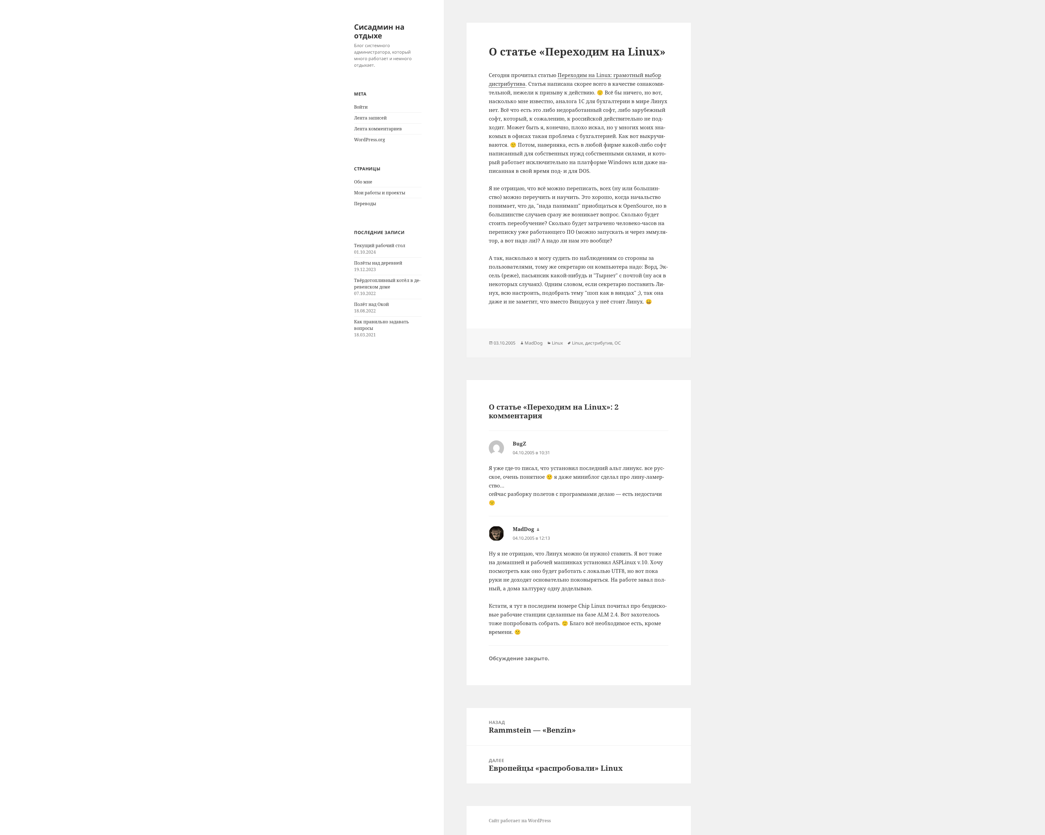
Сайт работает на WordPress (520, 821)
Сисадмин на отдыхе (379, 31)
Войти (361, 107)
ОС (617, 343)
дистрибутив (598, 343)
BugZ (519, 443)
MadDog (534, 343)
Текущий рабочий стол (379, 245)
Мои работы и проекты (379, 193)
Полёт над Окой (371, 304)
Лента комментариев (378, 129)
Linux (557, 343)
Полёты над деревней (378, 263)
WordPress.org (369, 140)
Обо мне (363, 182)
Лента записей (370, 118)
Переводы (365, 204)
